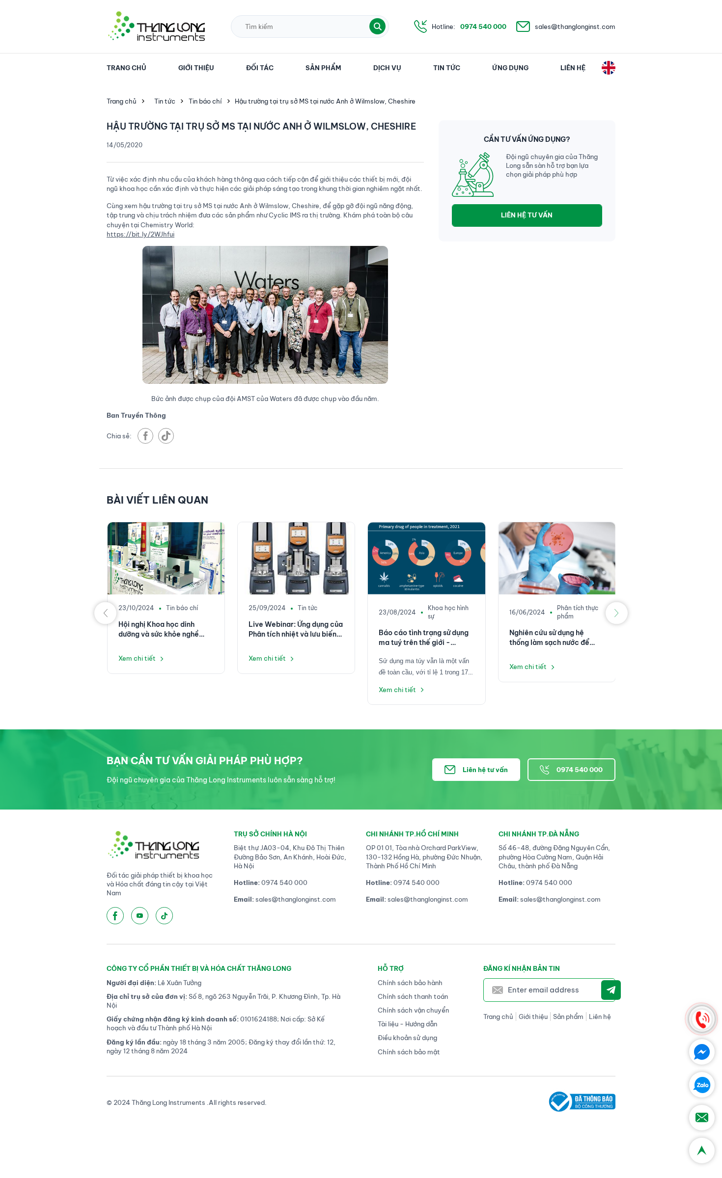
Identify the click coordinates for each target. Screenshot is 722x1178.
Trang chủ (126, 68)
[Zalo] (702, 1085)
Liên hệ (572, 68)
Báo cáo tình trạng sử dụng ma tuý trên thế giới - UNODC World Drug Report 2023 (424, 637)
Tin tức (446, 68)
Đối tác (260, 68)
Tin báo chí (205, 101)
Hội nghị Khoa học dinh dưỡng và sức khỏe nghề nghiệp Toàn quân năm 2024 (158, 629)
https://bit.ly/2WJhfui (140, 234)
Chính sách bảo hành (410, 983)
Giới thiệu (196, 68)
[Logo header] (156, 26)
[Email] (702, 1117)
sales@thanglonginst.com (575, 26)
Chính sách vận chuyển (413, 1010)
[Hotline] (702, 1019)
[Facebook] (702, 1052)
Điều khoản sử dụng (407, 1038)
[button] (377, 26)
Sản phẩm (323, 68)
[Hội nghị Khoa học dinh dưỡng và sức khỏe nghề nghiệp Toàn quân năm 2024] (166, 558)
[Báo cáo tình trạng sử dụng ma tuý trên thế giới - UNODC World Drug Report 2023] (426, 558)
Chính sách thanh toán (413, 996)
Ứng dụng (510, 68)
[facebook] (145, 436)
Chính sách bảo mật (409, 1052)
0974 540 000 (483, 26)
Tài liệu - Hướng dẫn (407, 1024)
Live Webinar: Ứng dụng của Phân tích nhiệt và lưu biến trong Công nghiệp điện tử (296, 629)
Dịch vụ (387, 68)
